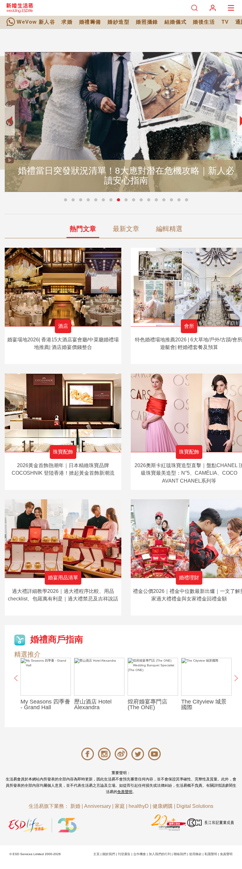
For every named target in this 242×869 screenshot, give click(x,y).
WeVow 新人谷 (36, 22)
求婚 (66, 22)
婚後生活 (204, 22)
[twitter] (9, 141)
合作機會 (139, 854)
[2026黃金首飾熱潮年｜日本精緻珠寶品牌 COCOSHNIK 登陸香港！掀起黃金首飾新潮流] (63, 413)
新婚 (75, 806)
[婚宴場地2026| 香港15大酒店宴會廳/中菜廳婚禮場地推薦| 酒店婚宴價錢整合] (63, 287)
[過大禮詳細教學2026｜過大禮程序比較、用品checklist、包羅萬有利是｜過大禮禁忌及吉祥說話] (63, 538)
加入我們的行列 (160, 854)
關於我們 (108, 854)
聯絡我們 (180, 854)
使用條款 (195, 854)
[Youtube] (9, 160)
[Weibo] (9, 103)
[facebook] (9, 65)
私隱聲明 (211, 854)
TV (225, 22)
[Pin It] (9, 122)
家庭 (120, 806)
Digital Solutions (194, 806)
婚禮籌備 (90, 22)
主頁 (96, 854)
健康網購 (163, 806)
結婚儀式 (175, 22)
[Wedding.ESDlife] (19, 7)
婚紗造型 (118, 22)
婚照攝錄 (147, 22)
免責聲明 (124, 792)
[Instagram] (9, 84)
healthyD (139, 806)
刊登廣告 (124, 854)
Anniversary (97, 806)
